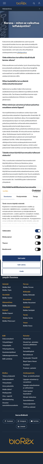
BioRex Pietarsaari (8, 321)
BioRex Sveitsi (7, 298)
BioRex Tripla (6, 290)
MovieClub (27, 339)
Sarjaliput (26, 365)
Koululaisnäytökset (9, 352)
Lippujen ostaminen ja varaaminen (30, 380)
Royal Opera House (30, 361)
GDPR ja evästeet (29, 407)
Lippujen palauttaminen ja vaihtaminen (31, 386)
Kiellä (22, 271)
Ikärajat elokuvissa (29, 397)
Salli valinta (22, 265)
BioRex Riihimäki (29, 295)
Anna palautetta (8, 386)
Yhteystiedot (6, 383)
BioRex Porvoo (28, 287)
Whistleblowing (8, 399)
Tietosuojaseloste (29, 404)
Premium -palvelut (29, 368)
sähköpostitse (22, 52)
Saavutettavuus (28, 400)
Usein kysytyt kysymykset (28, 392)
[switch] (38, 237)
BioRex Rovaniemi (29, 302)
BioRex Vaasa (27, 326)
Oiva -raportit (7, 396)
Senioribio (26, 348)
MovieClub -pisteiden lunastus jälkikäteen (30, 343)
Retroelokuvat (28, 355)
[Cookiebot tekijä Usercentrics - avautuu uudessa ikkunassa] (32, 191)
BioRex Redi (6, 287)
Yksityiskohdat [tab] (21, 196)
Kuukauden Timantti (30, 358)
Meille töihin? (7, 389)
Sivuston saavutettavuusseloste (10, 404)
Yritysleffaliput (7, 342)
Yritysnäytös (6, 345)
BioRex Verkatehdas (9, 305)
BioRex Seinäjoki (29, 310)
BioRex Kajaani (7, 313)
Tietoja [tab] (35, 196)
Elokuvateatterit (8, 339)
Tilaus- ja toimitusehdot (31, 376)
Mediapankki (6, 393)
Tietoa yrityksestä (8, 376)
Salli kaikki (21, 258)
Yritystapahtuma (8, 349)
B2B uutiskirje (7, 359)
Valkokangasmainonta (10, 355)
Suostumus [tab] (8, 196)
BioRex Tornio (28, 318)
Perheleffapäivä (28, 351)
